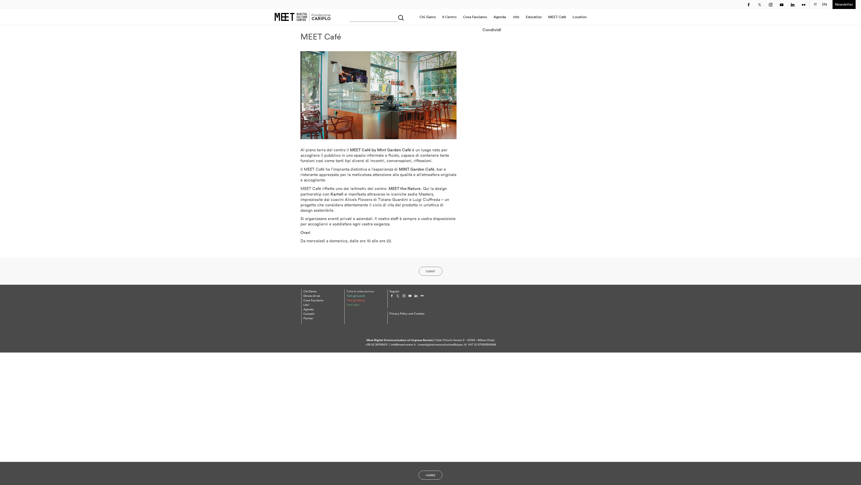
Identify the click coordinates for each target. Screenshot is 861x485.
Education (534, 17)
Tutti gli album (355, 300)
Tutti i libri (352, 305)
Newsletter (844, 4)
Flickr (803, 4)
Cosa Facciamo (475, 17)
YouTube (781, 4)
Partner (308, 318)
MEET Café (557, 17)
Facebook (748, 4)
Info (516, 17)
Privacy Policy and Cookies (406, 313)
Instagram (770, 4)
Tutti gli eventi (355, 296)
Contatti (308, 314)
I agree (430, 475)
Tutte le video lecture (360, 291)
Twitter (759, 4)
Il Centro (449, 17)
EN (824, 4)
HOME (302, 17)
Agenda (500, 17)
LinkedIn (792, 4)
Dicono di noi (311, 296)
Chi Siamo (428, 17)
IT (815, 4)
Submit (430, 271)
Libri (306, 305)
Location (580, 17)
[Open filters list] (400, 17)
